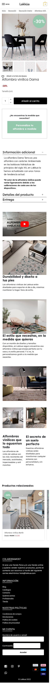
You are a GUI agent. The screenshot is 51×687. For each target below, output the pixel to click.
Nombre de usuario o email (14, 635)
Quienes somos (8, 596)
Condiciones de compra (11, 614)
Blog (4, 587)
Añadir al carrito (30, 100)
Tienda (5, 602)
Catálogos (6, 590)
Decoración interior (25, 11)
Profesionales (8, 599)
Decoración (12, 11)
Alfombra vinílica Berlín (14, 533)
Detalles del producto (18, 194)
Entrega (8, 199)
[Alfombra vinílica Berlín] (23, 509)
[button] (45, 4)
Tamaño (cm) (7, 91)
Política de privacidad (11, 623)
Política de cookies (9, 620)
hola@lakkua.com (28, 573)
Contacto (6, 593)
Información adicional (19, 152)
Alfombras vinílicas (41, 11)
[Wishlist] (40, 494)
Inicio (4, 11)
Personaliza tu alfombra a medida (24, 127)
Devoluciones (7, 617)
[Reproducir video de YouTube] (24, 224)
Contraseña (7, 646)
